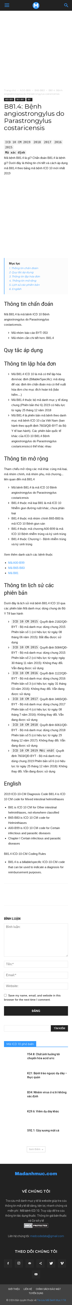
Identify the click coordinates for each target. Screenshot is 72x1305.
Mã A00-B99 (16, 562)
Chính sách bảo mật (48, 1289)
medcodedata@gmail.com (47, 1236)
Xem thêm (34, 1149)
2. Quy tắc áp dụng (21, 272)
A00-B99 (25, 90)
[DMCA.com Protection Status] (36, 1227)
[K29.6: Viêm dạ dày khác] (14, 1116)
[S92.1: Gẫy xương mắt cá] (14, 1135)
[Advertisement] (36, 48)
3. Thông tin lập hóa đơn (24, 276)
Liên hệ (28, 1289)
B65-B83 (40, 90)
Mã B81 (13, 573)
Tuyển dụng (36, 1293)
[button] (66, 5)
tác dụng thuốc (26, 1215)
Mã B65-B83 (16, 567)
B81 (29, 99)
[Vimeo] (62, 1263)
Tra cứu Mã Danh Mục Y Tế (51, 1300)
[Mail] (30, 1263)
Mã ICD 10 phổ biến (20, 1044)
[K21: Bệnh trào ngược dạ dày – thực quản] (14, 1078)
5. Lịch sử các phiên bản (24, 284)
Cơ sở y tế (38, 1220)
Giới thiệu (14, 1289)
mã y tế (21, 1205)
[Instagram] (19, 1263)
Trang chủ (10, 90)
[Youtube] (36, 1274)
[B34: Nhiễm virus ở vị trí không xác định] (14, 1097)
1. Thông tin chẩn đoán (23, 268)
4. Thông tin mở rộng (22, 280)
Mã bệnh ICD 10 (29, 1210)
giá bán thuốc (58, 1215)
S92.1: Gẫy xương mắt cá (43, 1130)
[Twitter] (51, 1263)
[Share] (40, 1263)
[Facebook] (8, 1263)
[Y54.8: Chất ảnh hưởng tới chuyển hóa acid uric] (14, 1059)
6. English (15, 289)
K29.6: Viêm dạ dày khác (43, 1111)
